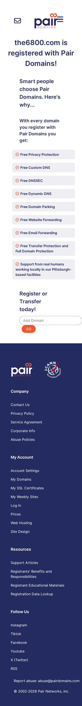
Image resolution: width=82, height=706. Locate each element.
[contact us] (17, 21)
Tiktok (16, 634)
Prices (16, 514)
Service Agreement (26, 422)
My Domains (21, 479)
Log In (16, 505)
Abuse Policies (23, 439)
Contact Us (20, 404)
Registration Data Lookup (32, 594)
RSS (14, 668)
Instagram (19, 625)
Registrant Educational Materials (37, 585)
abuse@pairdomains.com (59, 681)
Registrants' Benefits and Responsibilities (31, 574)
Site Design (20, 531)
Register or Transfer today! (33, 301)
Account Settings (25, 470)
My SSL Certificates (27, 488)
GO (28, 329)
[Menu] (60, 19)
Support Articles (24, 562)
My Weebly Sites (24, 497)
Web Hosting (21, 523)
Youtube (17, 651)
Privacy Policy (22, 413)
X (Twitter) (19, 660)
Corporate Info (23, 431)
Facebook (19, 642)
